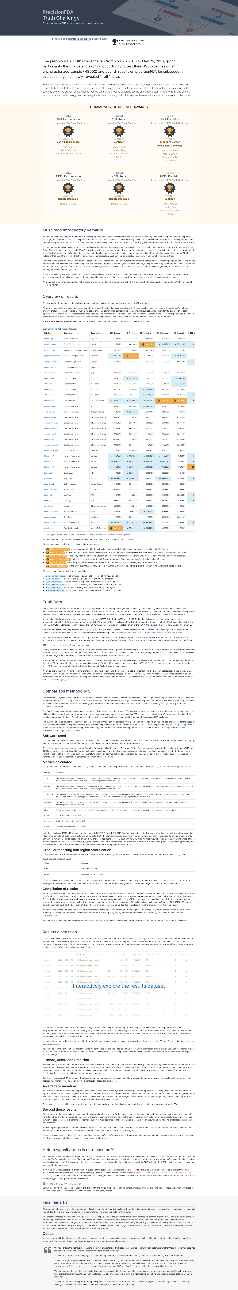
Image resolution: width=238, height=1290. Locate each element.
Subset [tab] (67, 859)
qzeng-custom (50, 517)
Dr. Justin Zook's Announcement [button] (68, 645)
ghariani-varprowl (51, 450)
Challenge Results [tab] (79, 39)
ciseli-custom (49, 373)
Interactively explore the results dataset (119, 986)
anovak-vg (48, 339)
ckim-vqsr (48, 395)
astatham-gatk (50, 344)
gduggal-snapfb (50, 434)
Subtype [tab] (51, 859)
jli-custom (48, 478)
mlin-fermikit (49, 506)
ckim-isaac (48, 389)
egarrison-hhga (50, 406)
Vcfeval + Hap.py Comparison (178, 724)
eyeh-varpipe (49, 412)
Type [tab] (45, 859)
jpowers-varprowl (51, 489)
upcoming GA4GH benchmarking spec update (170, 766)
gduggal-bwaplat (51, 423)
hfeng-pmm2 (49, 461)
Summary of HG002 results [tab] (55, 329)
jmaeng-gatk (49, 484)
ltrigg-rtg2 (48, 500)
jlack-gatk (48, 473)
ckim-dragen (49, 378)
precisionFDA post (51, 915)
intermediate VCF (78, 748)
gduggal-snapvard (51, 445)
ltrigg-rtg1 (48, 495)
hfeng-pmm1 (49, 456)
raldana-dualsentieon (52, 523)
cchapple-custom (51, 362)
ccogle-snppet (50, 367)
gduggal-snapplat (51, 439)
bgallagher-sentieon (52, 356)
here (138, 743)
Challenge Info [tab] (60, 39)
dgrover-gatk (49, 400)
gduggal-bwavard (51, 428)
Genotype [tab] (59, 859)
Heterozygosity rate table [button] (63, 1183)
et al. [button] (77, 339)
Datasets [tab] (72, 329)
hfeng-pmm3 (49, 467)
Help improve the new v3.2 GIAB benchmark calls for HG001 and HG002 (149, 632)
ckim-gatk (48, 384)
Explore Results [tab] (99, 39)
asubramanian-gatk (52, 350)
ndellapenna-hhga (51, 511)
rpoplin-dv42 (49, 528)
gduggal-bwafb (50, 417)
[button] (128, 42)
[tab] (119, 645)
